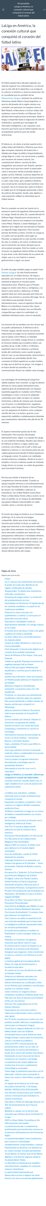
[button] (23, 9)
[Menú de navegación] (44, 9)
